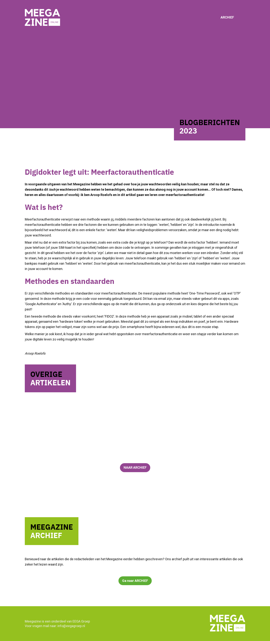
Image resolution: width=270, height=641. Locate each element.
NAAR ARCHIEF (135, 467)
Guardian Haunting (55, 406)
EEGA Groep (81, 621)
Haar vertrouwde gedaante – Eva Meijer (77, 432)
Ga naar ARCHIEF (135, 581)
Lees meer (42, 427)
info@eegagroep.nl (71, 626)
